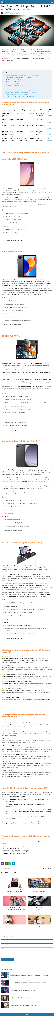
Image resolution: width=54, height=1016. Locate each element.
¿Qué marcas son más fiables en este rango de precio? (17, 852)
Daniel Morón (7, 12)
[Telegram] (13, 863)
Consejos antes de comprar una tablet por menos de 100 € (21, 92)
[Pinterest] (6, 863)
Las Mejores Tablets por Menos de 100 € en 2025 (18, 77)
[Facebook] (2, 863)
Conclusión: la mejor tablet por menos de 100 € (18, 94)
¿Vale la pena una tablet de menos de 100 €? (14, 847)
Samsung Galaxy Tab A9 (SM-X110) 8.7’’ (18, 85)
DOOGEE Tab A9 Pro (13, 83)
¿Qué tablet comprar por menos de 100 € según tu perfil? (21, 90)
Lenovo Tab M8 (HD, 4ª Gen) (15, 79)
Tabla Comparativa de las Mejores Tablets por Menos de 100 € (22, 75)
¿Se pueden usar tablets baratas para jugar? (14, 853)
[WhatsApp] (9, 863)
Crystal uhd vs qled (47, 868)
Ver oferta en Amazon (49, 115)
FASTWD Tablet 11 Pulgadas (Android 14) (16, 88)
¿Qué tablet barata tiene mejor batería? (13, 848)
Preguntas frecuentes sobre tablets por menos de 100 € (20, 96)
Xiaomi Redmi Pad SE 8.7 (14, 81)
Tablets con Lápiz (6, 868)
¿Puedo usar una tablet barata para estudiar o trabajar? (17, 850)
